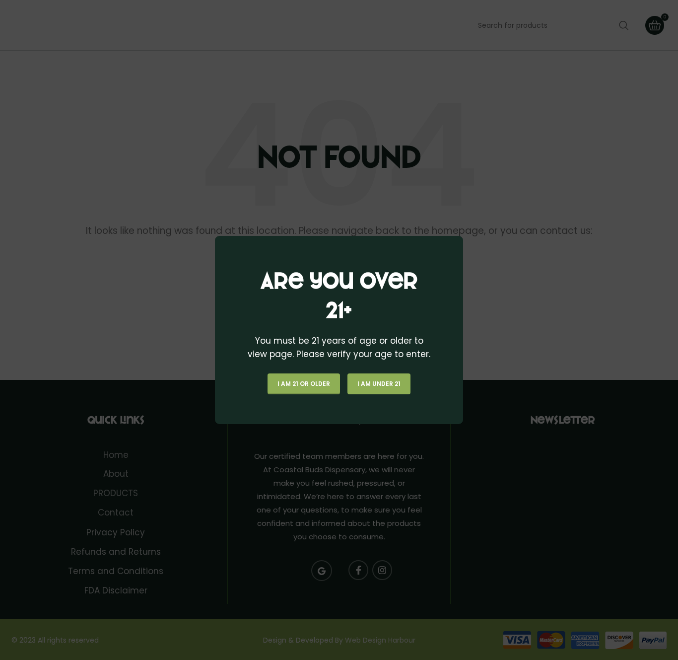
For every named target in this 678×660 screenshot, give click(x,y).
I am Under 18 (378, 383)
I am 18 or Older (304, 383)
